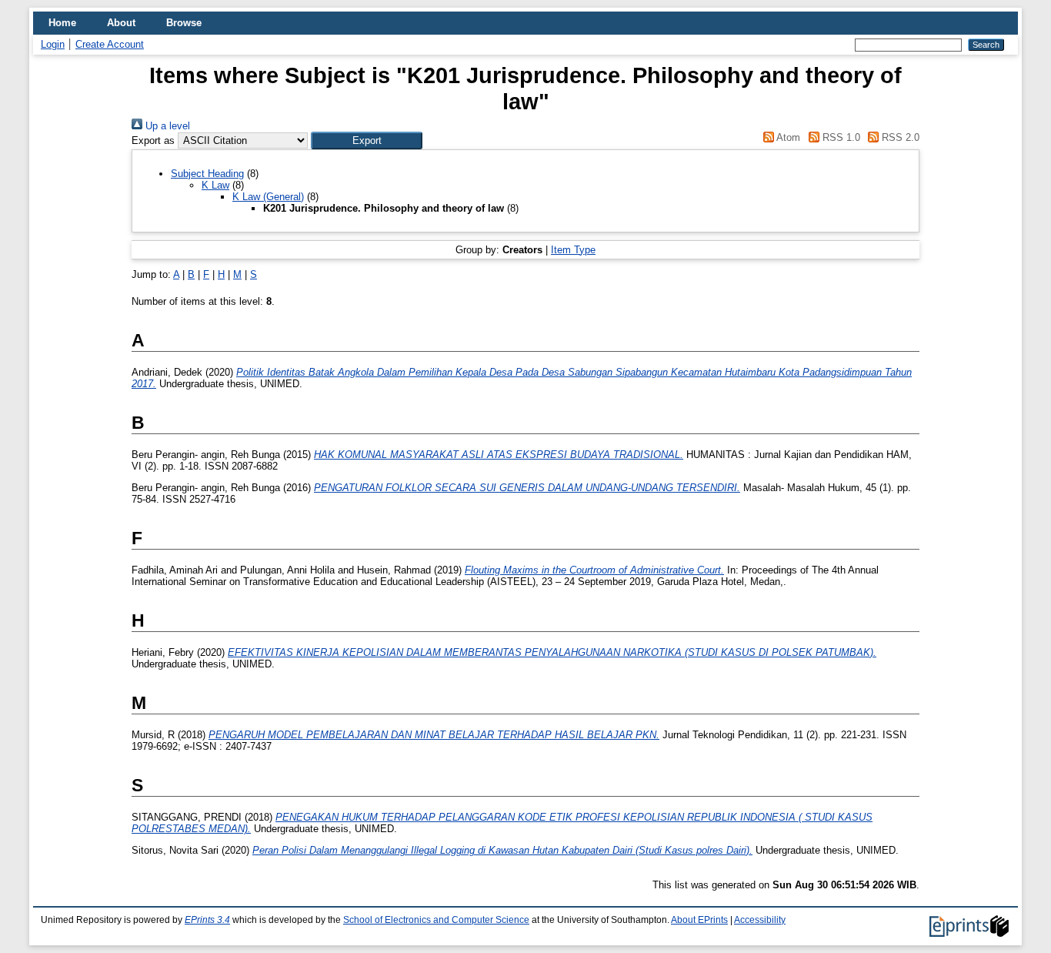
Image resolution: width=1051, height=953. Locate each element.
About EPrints (699, 920)
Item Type (573, 250)
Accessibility (760, 920)
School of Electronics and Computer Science (436, 920)
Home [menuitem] (62, 22)
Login (53, 44)
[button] (366, 140)
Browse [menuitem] (184, 22)
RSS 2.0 (899, 137)
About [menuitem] (121, 22)
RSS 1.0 (839, 137)
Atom (787, 137)
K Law (215, 185)
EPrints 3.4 (207, 920)
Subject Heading (207, 173)
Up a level (166, 126)
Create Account (109, 44)
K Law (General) (268, 196)
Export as (153, 140)
